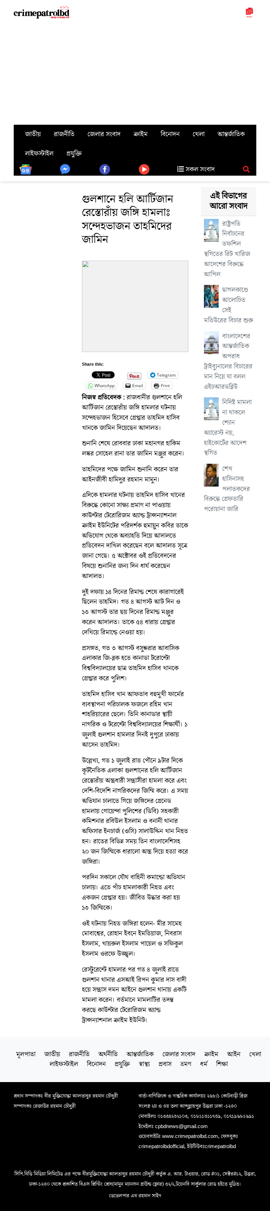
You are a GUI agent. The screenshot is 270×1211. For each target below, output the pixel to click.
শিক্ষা (222, 1064)
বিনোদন (170, 134)
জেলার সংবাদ (104, 134)
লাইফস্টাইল (39, 153)
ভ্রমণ (185, 1064)
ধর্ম (203, 1064)
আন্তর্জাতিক (231, 134)
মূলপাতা (26, 1054)
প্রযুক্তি (74, 153)
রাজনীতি (64, 134)
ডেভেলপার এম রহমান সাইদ (135, 1195)
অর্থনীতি (108, 1054)
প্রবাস (165, 1064)
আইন (233, 1054)
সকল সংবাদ (199, 169)
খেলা (199, 134)
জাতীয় (33, 134)
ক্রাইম (141, 134)
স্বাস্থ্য (144, 1064)
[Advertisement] (135, 72)
